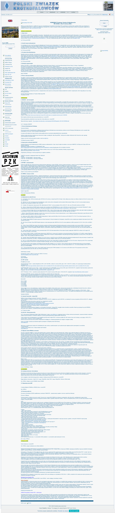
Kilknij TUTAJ (99, 29)
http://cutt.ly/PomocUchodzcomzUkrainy (61, 83)
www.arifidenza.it (53, 314)
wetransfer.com (54, 56)
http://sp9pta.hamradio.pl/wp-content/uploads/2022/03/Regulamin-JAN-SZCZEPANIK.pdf (51, 121)
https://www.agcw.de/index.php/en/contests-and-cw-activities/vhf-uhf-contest (41, 265)
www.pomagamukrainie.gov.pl (55, 88)
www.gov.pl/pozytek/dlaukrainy (74, 86)
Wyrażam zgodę (74, 511)
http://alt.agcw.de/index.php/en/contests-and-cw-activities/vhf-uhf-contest (74, 265)
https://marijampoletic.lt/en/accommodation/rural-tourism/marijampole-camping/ (37, 147)
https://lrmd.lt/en (36, 150)
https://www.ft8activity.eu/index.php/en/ (80, 271)
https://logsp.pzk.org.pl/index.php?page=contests (39, 304)
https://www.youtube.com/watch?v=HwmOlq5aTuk (35, 422)
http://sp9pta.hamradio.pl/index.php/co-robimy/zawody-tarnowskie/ (40, 303)
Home (112, 14)
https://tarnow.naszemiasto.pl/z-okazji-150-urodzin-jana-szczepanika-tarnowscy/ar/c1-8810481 (47, 115)
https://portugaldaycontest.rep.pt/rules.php (29, 254)
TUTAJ (108, 32)
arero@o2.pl (45, 138)
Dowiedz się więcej (63, 511)
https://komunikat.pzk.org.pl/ (35, 28)
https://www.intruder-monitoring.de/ (62, 208)
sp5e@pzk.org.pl (76, 38)
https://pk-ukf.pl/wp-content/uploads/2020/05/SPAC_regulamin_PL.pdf (40, 269)
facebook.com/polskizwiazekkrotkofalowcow (36, 38)
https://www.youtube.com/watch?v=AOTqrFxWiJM (35, 420)
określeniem (53, 84)
